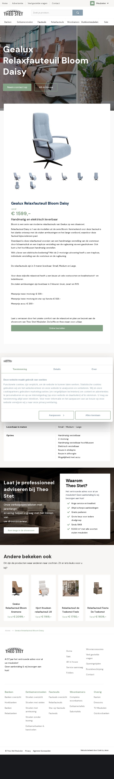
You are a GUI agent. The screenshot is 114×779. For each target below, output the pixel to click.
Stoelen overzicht (34, 697)
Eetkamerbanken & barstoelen (35, 728)
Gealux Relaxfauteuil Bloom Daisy (29, 630)
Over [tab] (94, 369)
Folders (69, 672)
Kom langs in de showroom (21, 530)
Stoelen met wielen (35, 702)
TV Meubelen (100, 708)
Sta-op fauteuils (57, 708)
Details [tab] (57, 369)
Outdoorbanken (101, 713)
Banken (8, 708)
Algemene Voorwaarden (42, 751)
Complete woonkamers (76, 699)
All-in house (72, 661)
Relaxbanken (11, 713)
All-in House (46, 87)
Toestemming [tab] (20, 369)
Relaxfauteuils (55, 702)
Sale (68, 656)
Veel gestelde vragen (92, 656)
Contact (90, 674)
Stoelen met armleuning (32, 710)
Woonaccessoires (94, 649)
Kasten (97, 697)
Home (7, 630)
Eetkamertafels (77, 706)
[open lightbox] (50, 140)
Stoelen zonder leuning (33, 719)
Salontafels (75, 711)
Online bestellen (57, 328)
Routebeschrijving (94, 669)
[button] (101, 3)
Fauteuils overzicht (58, 697)
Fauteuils (53, 713)
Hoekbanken (11, 702)
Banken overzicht (13, 697)
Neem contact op (17, 87)
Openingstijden (93, 663)
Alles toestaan (93, 415)
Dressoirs (98, 702)
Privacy (28, 751)
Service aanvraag (74, 667)
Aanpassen (55, 415)
